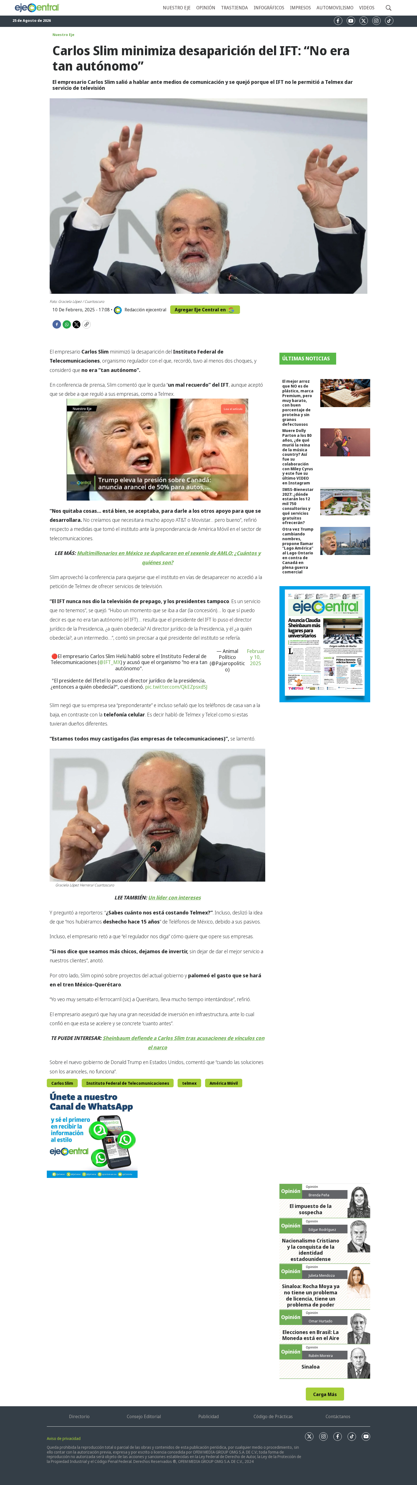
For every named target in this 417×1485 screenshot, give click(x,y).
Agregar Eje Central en (201, 310)
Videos (366, 8)
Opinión (205, 8)
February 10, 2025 (256, 657)
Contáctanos (338, 1416)
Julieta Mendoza (322, 1275)
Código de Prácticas (273, 1416)
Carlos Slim (62, 1083)
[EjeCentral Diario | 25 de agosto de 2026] (324, 644)
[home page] (37, 8)
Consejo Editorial (144, 1416)
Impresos (300, 8)
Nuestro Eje (63, 34)
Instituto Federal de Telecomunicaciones (127, 1083)
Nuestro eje (177, 8)
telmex (189, 1083)
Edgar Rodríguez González (322, 1232)
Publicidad (208, 1416)
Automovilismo (335, 8)
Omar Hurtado (320, 1321)
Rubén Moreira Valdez (321, 1358)
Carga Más (325, 1394)
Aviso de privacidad (64, 1438)
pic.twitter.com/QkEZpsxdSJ (176, 686)
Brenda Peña (319, 1194)
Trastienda (234, 8)
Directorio (79, 1416)
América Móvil (224, 1083)
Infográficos (269, 8)
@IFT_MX (110, 662)
